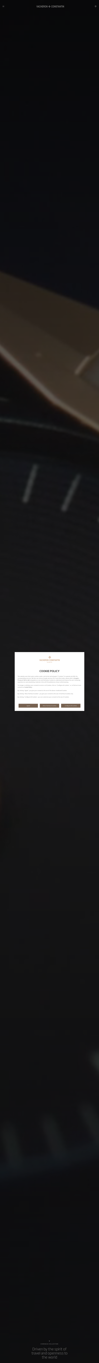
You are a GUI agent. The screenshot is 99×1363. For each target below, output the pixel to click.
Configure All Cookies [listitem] (71, 706)
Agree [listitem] (28, 706)
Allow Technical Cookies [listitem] (49, 706)
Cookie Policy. (28, 687)
